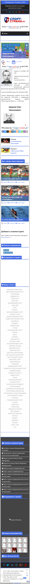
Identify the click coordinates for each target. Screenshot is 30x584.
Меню (5, 33)
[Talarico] (19, 539)
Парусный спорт (15, 359)
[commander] (25, 544)
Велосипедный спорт (15, 312)
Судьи (5, 48)
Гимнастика (14, 325)
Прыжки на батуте (15, 373)
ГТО (15, 427)
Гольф (15, 328)
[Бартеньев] (19, 550)
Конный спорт (15, 341)
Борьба (14, 310)
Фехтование (15, 411)
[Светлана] (19, 544)
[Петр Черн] (4, 544)
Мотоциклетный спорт (15, 355)
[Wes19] (4, 550)
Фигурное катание (15, 413)
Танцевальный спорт (15, 400)
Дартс (15, 334)
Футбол (15, 416)
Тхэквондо (15, 407)
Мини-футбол (15, 350)
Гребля (14, 332)
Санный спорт (15, 382)
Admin (8, 61)
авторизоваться (5, 237)
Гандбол (15, 323)
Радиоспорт (15, 375)
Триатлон (15, 404)
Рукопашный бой (15, 380)
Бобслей (15, 305)
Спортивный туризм (15, 395)
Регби (15, 377)
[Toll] (25, 539)
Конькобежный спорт (15, 344)
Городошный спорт (14, 330)
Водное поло (15, 314)
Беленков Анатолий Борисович (12, 220)
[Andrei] (25, 550)
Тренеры (11, 48)
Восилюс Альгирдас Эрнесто (11, 179)
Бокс (15, 307)
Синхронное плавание (15, 384)
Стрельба (14, 398)
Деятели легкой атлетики (11, 45)
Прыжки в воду (15, 371)
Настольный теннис (15, 357)
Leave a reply (20, 182)
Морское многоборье (15, 353)
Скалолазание (15, 386)
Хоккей (14, 418)
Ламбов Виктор (19, 468)
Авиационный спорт (14, 289)
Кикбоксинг (15, 339)
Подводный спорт (15, 366)
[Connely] (14, 544)
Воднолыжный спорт (15, 316)
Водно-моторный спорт (15, 319)
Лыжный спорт (14, 348)
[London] (9, 539)
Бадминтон (15, 296)
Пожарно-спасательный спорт (15, 368)
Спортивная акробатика (15, 391)
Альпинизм (15, 294)
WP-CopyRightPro (16, 583)
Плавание (15, 364)
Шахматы (15, 420)
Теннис (15, 402)
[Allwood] (4, 539)
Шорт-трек (15, 425)
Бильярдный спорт (15, 303)
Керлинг (15, 337)
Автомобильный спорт (15, 292)
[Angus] (14, 539)
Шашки (15, 422)
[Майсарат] (14, 550)
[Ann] (9, 544)
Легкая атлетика (15, 346)
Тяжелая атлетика (15, 409)
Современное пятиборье (15, 389)
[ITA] (9, 550)
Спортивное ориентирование (15, 393)
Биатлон (15, 301)
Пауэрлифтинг (15, 362)
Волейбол (15, 321)
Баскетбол (15, 298)
